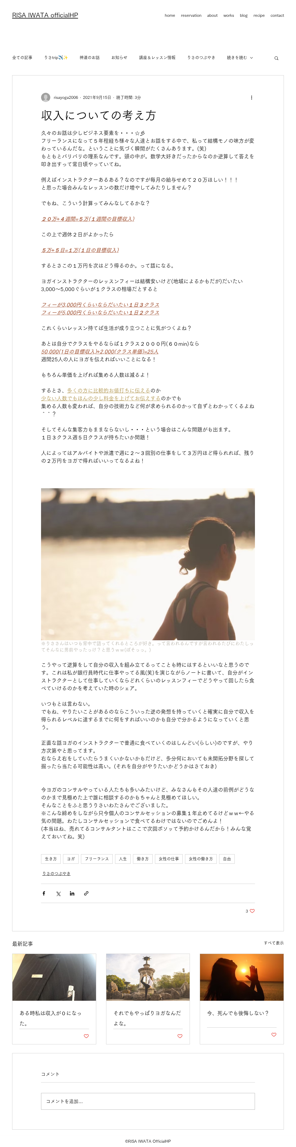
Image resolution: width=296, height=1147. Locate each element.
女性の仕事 (169, 859)
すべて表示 (274, 943)
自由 (227, 859)
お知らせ (119, 58)
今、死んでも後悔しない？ (238, 1013)
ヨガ (71, 859)
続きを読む (237, 58)
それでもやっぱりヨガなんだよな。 (147, 1018)
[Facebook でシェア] (44, 893)
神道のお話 (89, 58)
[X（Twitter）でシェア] (58, 893)
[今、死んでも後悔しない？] (242, 977)
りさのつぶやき (201, 58)
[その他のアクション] (251, 97)
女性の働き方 (201, 859)
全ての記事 (22, 58)
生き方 (51, 859)
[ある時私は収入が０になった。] (54, 977)
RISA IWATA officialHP (45, 15)
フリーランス (97, 859)
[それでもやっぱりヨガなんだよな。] (148, 977)
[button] (276, 58)
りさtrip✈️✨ (56, 58)
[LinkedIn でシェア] (72, 893)
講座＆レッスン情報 (157, 58)
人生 (123, 859)
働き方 (143, 859)
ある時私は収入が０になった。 (50, 1018)
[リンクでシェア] (86, 893)
